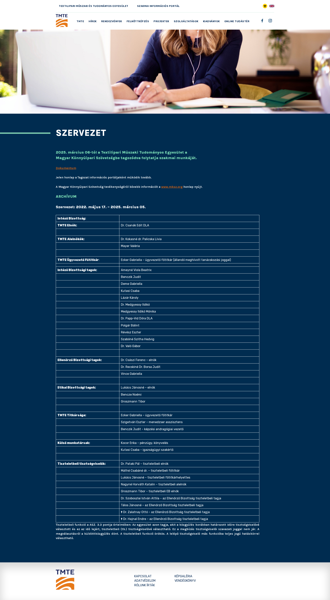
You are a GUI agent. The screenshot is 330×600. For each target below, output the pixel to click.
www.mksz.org (172, 187)
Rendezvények (111, 21)
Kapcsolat (143, 576)
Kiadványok (211, 21)
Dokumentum (66, 168)
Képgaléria (183, 576)
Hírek (93, 21)
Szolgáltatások (186, 21)
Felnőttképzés (138, 21)
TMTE (80, 21)
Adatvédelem (144, 580)
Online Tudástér (237, 21)
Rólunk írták (144, 585)
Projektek (161, 21)
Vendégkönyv (185, 580)
